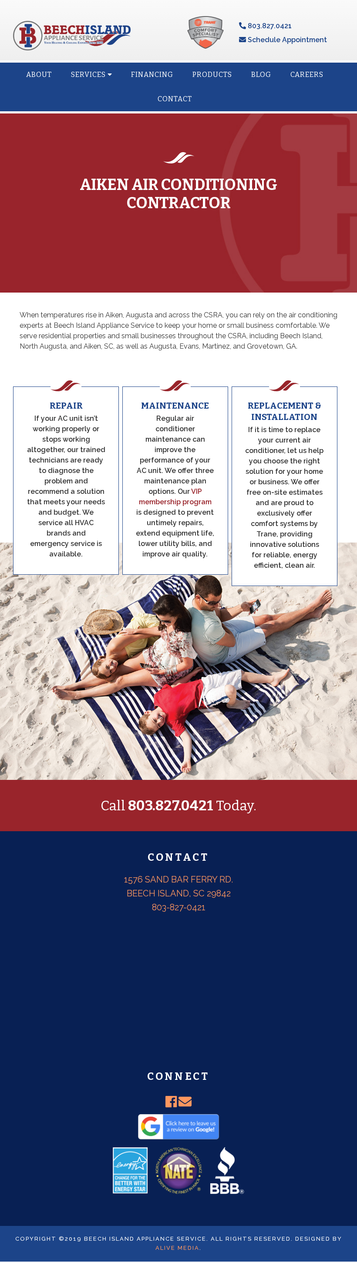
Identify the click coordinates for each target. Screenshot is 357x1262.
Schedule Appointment (286, 40)
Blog (261, 74)
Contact (175, 99)
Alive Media (177, 1248)
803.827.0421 (269, 26)
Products (212, 74)
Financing (152, 74)
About (39, 74)
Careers (306, 74)
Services (89, 74)
